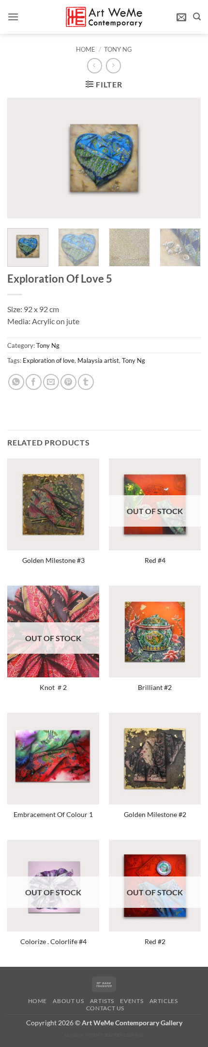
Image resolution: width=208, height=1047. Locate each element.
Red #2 (155, 942)
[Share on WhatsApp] (16, 382)
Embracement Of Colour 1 (53, 814)
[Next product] (94, 65)
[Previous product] (113, 65)
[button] (13, 17)
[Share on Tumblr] (86, 382)
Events (131, 1000)
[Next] (184, 158)
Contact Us (105, 1008)
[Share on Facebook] (34, 382)
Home (85, 49)
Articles (163, 1000)
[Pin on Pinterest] (68, 382)
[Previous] (23, 158)
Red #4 (155, 560)
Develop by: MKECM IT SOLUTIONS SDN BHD (104, 1035)
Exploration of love (48, 360)
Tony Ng (118, 49)
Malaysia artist (98, 360)
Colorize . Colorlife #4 (53, 942)
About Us (68, 1000)
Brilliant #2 (155, 687)
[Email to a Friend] (51, 382)
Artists (102, 1000)
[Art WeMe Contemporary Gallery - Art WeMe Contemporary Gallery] (104, 17)
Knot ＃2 (53, 687)
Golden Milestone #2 (155, 814)
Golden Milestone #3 (53, 560)
